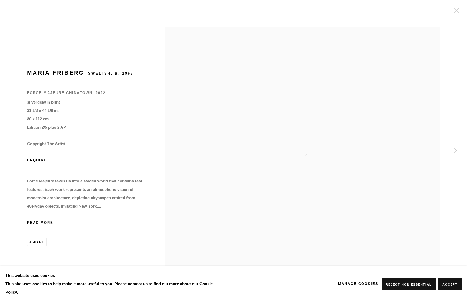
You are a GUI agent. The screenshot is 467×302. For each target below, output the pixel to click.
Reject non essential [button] (409, 284)
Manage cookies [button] (358, 284)
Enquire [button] (37, 160)
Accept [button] (450, 284)
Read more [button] (40, 223)
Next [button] (455, 151)
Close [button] (455, 12)
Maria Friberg (55, 72)
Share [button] (38, 242)
